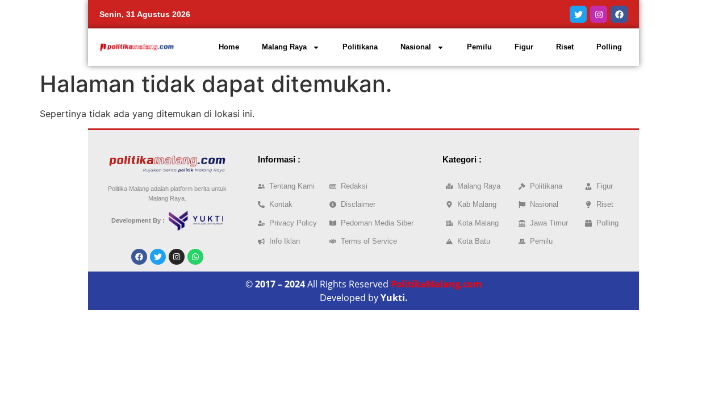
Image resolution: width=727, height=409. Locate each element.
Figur (524, 47)
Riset (565, 47)
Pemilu (479, 47)
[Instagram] (598, 14)
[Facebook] (619, 14)
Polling (609, 47)
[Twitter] (578, 14)
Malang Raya (284, 47)
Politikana (360, 47)
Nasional (415, 47)
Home (229, 47)
